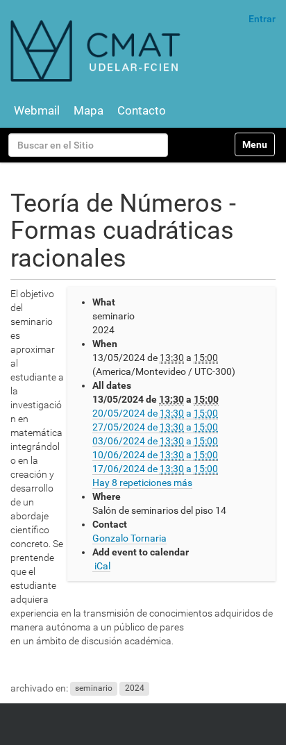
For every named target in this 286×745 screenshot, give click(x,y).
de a (155, 413)
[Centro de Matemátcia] (97, 50)
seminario (93, 689)
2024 (134, 689)
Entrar (262, 18)
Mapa (88, 110)
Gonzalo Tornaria (129, 538)
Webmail (37, 110)
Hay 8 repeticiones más (142, 482)
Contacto (141, 110)
